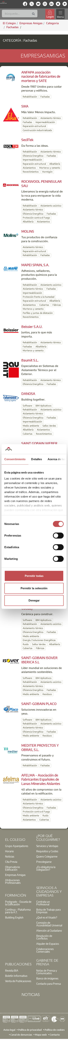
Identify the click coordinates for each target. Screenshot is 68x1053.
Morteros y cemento (49, 167)
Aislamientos (29, 167)
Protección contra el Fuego (36, 217)
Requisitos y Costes (47, 851)
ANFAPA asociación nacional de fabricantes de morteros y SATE (40, 76)
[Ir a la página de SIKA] (11, 114)
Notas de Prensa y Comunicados (46, 972)
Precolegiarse (44, 861)
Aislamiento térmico (50, 118)
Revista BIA (11, 970)
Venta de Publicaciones (18, 981)
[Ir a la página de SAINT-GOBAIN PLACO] (11, 708)
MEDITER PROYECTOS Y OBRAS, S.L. (40, 747)
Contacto (55, 1034)
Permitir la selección (34, 588)
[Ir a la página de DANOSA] (11, 398)
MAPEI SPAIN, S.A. (35, 265)
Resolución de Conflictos (44, 937)
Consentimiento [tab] (15, 459)
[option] (18, 846)
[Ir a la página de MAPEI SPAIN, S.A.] (11, 268)
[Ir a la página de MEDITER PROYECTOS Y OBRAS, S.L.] (11, 750)
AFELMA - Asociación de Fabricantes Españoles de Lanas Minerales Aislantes (40, 779)
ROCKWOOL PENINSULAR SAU (41, 183)
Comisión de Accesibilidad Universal (49, 924)
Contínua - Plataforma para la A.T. (18, 911)
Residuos (47, 694)
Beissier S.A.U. (31, 326)
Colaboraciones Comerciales (45, 950)
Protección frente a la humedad (38, 296)
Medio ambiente (31, 425)
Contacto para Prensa (48, 983)
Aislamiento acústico (50, 205)
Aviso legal (9, 1029)
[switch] (58, 536)
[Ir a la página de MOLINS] (11, 235)
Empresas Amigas (15, 874)
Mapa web (41, 1034)
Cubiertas (44, 305)
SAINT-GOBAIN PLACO (38, 703)
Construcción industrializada (37, 130)
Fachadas (12, 27)
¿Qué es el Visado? (46, 917)
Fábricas (57, 305)
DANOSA (28, 393)
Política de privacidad (30, 1029)
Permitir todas (34, 575)
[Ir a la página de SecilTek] (11, 146)
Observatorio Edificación (12, 868)
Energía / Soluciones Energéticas (39, 640)
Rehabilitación (30, 96)
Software (27, 405)
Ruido (26, 644)
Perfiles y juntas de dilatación (38, 313)
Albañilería (54, 163)
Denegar (34, 600)
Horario (9, 851)
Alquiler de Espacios (47, 943)
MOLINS (27, 231)
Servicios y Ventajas (47, 846)
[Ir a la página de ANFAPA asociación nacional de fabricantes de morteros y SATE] (11, 77)
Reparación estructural (34, 126)
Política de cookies (55, 1029)
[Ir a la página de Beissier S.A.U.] (11, 330)
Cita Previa (11, 861)
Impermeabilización (45, 122)
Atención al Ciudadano (49, 930)
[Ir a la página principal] (3, 2)
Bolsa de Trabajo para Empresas (48, 911)
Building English (14, 917)
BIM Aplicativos (44, 405)
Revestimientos (31, 171)
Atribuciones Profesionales (13, 881)
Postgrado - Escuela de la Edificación (18, 903)
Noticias (9, 856)
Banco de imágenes (47, 978)
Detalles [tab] (36, 459)
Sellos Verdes (49, 425)
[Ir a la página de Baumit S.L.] (11, 369)
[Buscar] (33, 14)
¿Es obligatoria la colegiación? (45, 868)
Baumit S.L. (30, 360)
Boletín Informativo (16, 975)
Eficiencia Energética (33, 155)
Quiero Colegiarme (46, 856)
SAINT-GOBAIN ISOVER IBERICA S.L (39, 659)
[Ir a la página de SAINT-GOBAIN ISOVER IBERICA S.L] (11, 661)
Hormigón (47, 171)
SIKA (24, 106)
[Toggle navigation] (60, 14)
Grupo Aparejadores (16, 846)
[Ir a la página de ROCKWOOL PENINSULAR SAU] (11, 184)
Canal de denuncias (21, 1034)
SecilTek (27, 140)
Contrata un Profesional (43, 903)
